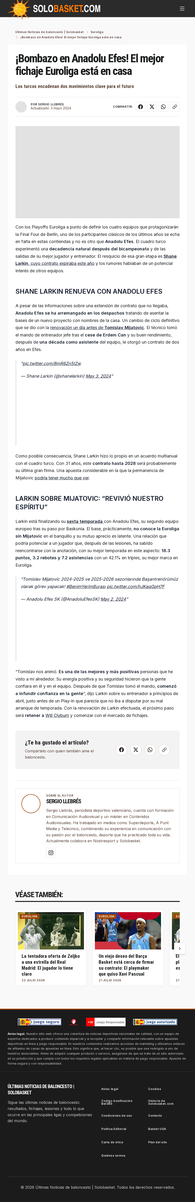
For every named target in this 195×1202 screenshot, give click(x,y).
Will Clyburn (57, 715)
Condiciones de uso (116, 1115)
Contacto (155, 1115)
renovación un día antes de (97, 327)
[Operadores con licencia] (155, 1022)
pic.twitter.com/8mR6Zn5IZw (52, 363)
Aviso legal (109, 1089)
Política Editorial (113, 1129)
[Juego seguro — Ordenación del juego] (40, 1021)
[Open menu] (182, 8)
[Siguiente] (179, 948)
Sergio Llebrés (63, 801)
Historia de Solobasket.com (160, 1102)
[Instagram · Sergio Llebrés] (51, 852)
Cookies (154, 1089)
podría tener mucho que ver (62, 477)
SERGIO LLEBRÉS (51, 104)
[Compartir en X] (152, 107)
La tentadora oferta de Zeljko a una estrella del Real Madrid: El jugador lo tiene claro (51, 965)
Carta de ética (112, 1142)
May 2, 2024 (113, 599)
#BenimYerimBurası (86, 586)
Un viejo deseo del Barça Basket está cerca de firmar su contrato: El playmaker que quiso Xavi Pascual (126, 965)
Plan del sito (157, 1142)
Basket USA (157, 1129)
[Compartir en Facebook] (140, 107)
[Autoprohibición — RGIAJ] (73, 1022)
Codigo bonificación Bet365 (116, 1102)
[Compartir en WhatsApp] (163, 107)
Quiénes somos (113, 1155)
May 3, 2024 (98, 376)
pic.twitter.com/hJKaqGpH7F (136, 586)
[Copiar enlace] (175, 107)
